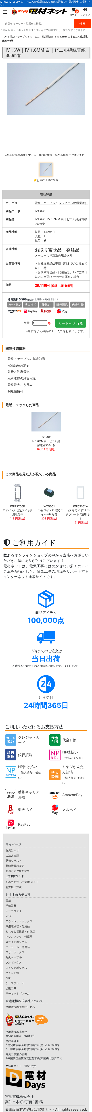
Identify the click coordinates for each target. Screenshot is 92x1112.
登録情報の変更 (15, 865)
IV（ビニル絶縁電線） (42, 36)
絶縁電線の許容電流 (22, 378)
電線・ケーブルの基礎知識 (26, 358)
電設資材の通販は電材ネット (48, 1109)
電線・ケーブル (18, 36)
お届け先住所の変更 (18, 871)
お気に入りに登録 (47, 180)
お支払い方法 (14, 887)
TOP (4, 36)
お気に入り (12, 850)
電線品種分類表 (18, 365)
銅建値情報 (15, 391)
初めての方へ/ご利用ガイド (22, 882)
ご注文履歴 (12, 855)
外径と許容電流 (18, 371)
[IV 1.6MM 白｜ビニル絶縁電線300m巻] (46, 111)
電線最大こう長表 (20, 384)
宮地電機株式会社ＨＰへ (20, 1007)
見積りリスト (14, 860)
